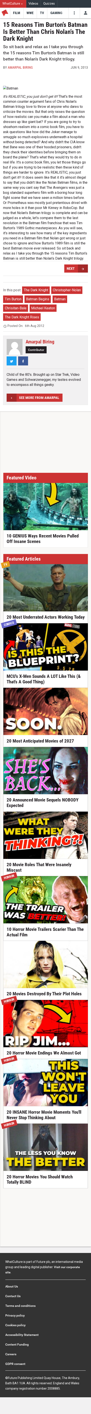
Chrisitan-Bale (16, 308)
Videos (33, 4)
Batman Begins (37, 299)
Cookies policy (15, 1325)
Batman (60, 299)
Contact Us (13, 1296)
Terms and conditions (20, 1306)
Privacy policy (15, 1315)
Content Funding (17, 1344)
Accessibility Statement (22, 1335)
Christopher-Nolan (67, 290)
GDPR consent (15, 1364)
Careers (10, 1354)
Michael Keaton (43, 308)
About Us (11, 1286)
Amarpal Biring (20, 67)
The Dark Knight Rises (22, 317)
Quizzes (49, 4)
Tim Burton (13, 299)
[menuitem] (13, 4)
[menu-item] (16, 13)
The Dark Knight (36, 290)
